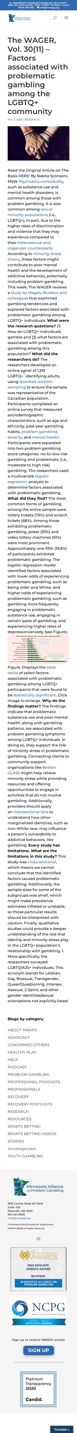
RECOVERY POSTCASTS (30, 1104)
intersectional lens (30, 812)
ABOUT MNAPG (22, 1030)
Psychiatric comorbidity (41, 181)
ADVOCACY (19, 1037)
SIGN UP (38, 1350)
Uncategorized (22, 1148)
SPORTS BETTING (24, 1126)
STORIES (16, 1141)
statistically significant (34, 695)
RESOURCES (19, 1119)
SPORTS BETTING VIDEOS (32, 1134)
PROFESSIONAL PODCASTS (34, 1082)
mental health (45, 437)
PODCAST (17, 1067)
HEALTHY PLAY (22, 1052)
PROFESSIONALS (24, 1089)
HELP (13, 1059)
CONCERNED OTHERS (29, 1045)
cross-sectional (42, 862)
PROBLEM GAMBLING (28, 1074)
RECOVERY (18, 1097)
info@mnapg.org (19, 1218)
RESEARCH (32, 119)
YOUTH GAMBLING (25, 1156)
